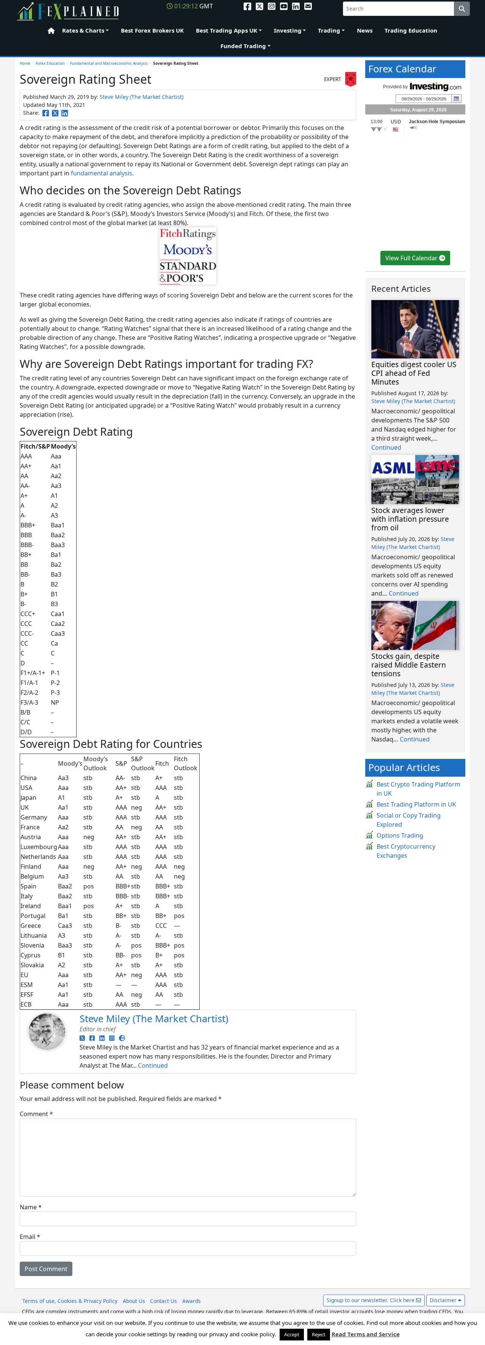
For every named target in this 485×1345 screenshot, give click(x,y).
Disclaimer (444, 1300)
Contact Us (163, 1300)
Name (31, 1207)
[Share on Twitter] (55, 112)
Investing (288, 30)
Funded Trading (243, 46)
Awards (191, 1300)
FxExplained (68, 11)
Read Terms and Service (366, 1334)
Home (49, 31)
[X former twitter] (259, 6)
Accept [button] (291, 1334)
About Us (134, 1300)
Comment (36, 1114)
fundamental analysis (101, 173)
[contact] (308, 6)
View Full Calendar (412, 258)
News (364, 30)
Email (30, 1236)
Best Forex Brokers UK (152, 30)
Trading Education (411, 30)
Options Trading (400, 835)
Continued (153, 1065)
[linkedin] (296, 6)
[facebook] (247, 6)
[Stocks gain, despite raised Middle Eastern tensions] (415, 625)
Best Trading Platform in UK (416, 804)
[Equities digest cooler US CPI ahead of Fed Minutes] (415, 329)
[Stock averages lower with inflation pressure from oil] (415, 479)
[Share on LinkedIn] (64, 112)
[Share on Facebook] (45, 112)
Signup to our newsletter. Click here (371, 1300)
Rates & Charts (83, 30)
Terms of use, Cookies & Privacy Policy (69, 1300)
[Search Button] (462, 9)
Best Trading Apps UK (226, 30)
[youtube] (284, 6)
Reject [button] (318, 1334)
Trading (329, 30)
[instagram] (271, 6)
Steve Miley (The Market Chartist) (141, 96)
